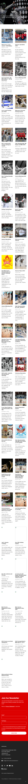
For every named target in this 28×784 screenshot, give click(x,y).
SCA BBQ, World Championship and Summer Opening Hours (6, 272)
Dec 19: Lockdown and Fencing (7, 574)
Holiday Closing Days (7, 209)
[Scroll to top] (25, 781)
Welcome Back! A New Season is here (7, 675)
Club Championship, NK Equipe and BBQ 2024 (20, 144)
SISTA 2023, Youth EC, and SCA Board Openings (7, 374)
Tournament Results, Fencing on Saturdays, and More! (20, 340)
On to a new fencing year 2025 (6, 111)
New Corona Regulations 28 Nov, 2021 (6, 608)
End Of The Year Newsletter (19, 210)
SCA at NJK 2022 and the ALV (7, 440)
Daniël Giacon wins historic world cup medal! (6, 475)
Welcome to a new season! (19, 240)
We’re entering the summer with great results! (6, 145)
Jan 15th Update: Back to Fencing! (20, 509)
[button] (7, 36)
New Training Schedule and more (7, 177)
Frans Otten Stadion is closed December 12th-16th (7, 408)
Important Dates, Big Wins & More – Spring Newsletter (7, 79)
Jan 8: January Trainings (5, 543)
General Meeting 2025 (20, 77)
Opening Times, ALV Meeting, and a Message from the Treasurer (6, 341)
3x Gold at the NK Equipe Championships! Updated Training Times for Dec (20, 575)
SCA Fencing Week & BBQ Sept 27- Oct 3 (20, 642)
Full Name (4, 720)
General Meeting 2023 (7, 306)
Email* (3, 715)
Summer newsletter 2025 (20, 45)
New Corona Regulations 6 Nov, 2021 (19, 608)
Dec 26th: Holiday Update (19, 543)
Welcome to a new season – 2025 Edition (7, 45)
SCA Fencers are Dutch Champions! (7, 642)
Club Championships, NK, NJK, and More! (20, 307)
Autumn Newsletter (6, 239)
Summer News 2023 (20, 270)
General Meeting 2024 (20, 176)
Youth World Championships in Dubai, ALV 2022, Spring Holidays (19, 476)
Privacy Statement (10, 706)
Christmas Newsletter (20, 373)
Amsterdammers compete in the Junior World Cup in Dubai (7, 509)
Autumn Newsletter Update (20, 408)
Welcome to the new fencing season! (20, 111)
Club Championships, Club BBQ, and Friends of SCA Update (20, 441)
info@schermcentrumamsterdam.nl (10, 760)
